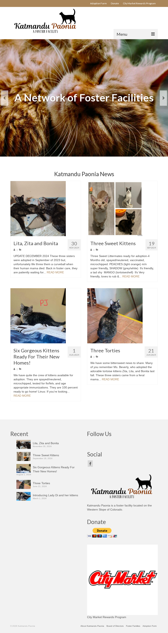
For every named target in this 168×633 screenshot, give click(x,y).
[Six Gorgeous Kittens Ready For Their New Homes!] (45, 315)
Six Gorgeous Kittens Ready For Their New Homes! (54, 469)
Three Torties (41, 483)
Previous (4, 98)
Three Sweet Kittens (46, 455)
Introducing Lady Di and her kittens (55, 495)
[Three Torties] (122, 315)
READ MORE (55, 272)
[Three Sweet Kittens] (122, 208)
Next (163, 98)
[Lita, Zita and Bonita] (45, 208)
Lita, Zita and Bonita (46, 443)
